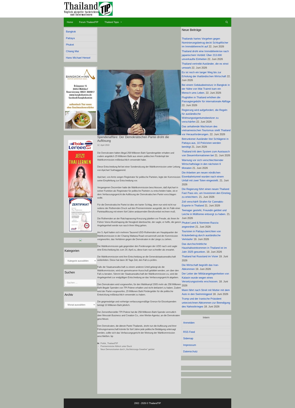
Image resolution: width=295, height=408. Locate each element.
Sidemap (188, 338)
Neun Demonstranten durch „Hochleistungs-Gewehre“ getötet (127, 349)
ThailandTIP (112, 343)
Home (70, 22)
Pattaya (70, 38)
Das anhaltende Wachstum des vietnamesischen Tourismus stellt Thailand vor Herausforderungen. (206, 130)
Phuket (70, 44)
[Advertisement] (139, 48)
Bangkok (71, 31)
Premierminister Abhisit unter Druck (116, 346)
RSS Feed (189, 331)
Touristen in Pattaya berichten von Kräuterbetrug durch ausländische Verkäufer (201, 235)
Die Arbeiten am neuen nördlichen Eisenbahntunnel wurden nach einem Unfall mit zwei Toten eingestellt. (203, 176)
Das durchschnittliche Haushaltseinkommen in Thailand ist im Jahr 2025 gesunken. (204, 248)
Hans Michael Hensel (78, 57)
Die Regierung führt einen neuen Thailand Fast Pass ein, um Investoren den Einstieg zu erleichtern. (206, 193)
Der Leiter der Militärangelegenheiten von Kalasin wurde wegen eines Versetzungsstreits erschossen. (205, 277)
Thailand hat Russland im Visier (200, 256)
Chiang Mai (72, 51)
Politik (103, 343)
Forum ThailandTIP (88, 22)
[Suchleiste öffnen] (226, 22)
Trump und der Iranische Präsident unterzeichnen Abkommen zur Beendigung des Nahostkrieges (206, 302)
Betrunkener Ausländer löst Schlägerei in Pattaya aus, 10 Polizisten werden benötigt (205, 142)
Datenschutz (190, 351)
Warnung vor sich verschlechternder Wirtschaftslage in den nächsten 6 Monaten (202, 164)
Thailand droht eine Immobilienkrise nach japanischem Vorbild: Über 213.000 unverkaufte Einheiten (205, 55)
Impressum (189, 345)
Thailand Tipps (111, 22)
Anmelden (189, 322)
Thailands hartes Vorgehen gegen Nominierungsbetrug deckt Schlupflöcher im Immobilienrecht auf (205, 42)
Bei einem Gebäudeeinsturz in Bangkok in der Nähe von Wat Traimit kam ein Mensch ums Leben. (206, 89)
